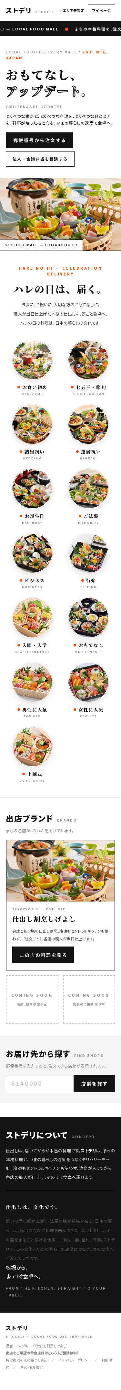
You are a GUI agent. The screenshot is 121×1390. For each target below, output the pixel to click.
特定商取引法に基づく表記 (26, 1359)
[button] (30, 10)
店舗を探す (94, 1083)
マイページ (101, 10)
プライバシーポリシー (74, 1359)
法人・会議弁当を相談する (40, 159)
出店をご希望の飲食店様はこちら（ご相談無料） (42, 1352)
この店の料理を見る (44, 955)
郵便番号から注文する (39, 140)
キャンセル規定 (31, 1367)
